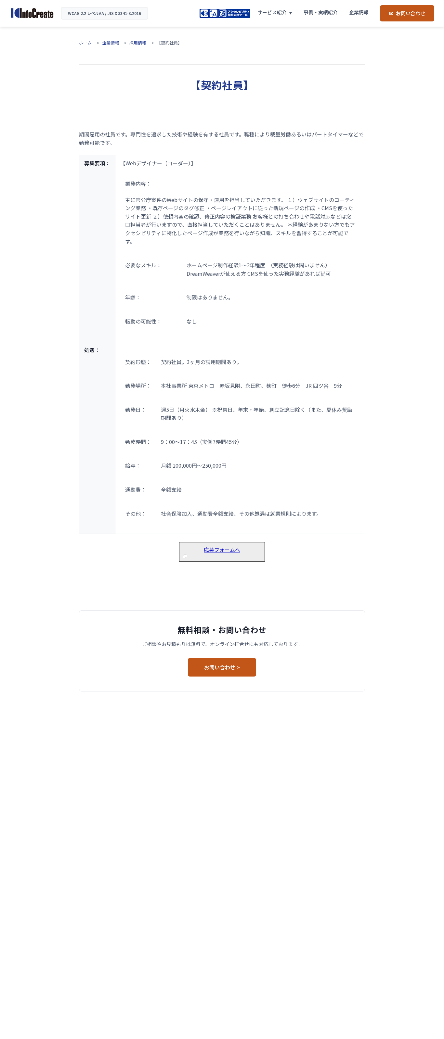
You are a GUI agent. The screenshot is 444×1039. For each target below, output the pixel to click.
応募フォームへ (222, 549)
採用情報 (137, 43)
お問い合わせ (410, 13)
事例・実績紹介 (321, 12)
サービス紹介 (272, 12)
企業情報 (359, 12)
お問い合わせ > (222, 667)
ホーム (85, 43)
